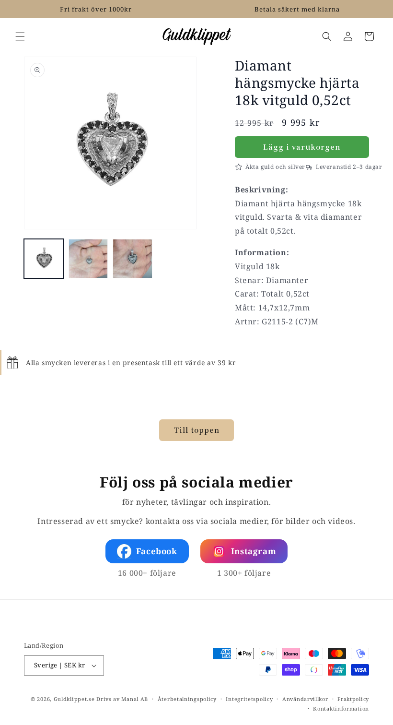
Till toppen (196, 430)
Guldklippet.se (74, 698)
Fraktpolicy (353, 698)
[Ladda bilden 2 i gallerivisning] (88, 259)
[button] (20, 36)
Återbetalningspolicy (187, 698)
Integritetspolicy (249, 698)
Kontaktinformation (341, 708)
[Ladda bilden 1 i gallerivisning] (44, 259)
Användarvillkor (305, 698)
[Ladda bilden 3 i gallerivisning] (132, 259)
